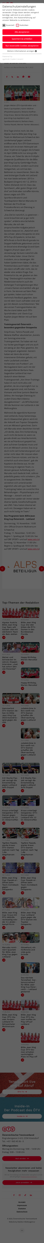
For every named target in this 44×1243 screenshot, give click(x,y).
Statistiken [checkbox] (24, 25)
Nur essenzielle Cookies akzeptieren (22, 45)
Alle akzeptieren (22, 32)
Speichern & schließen (22, 38)
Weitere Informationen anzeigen (21, 51)
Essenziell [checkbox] (10, 25)
